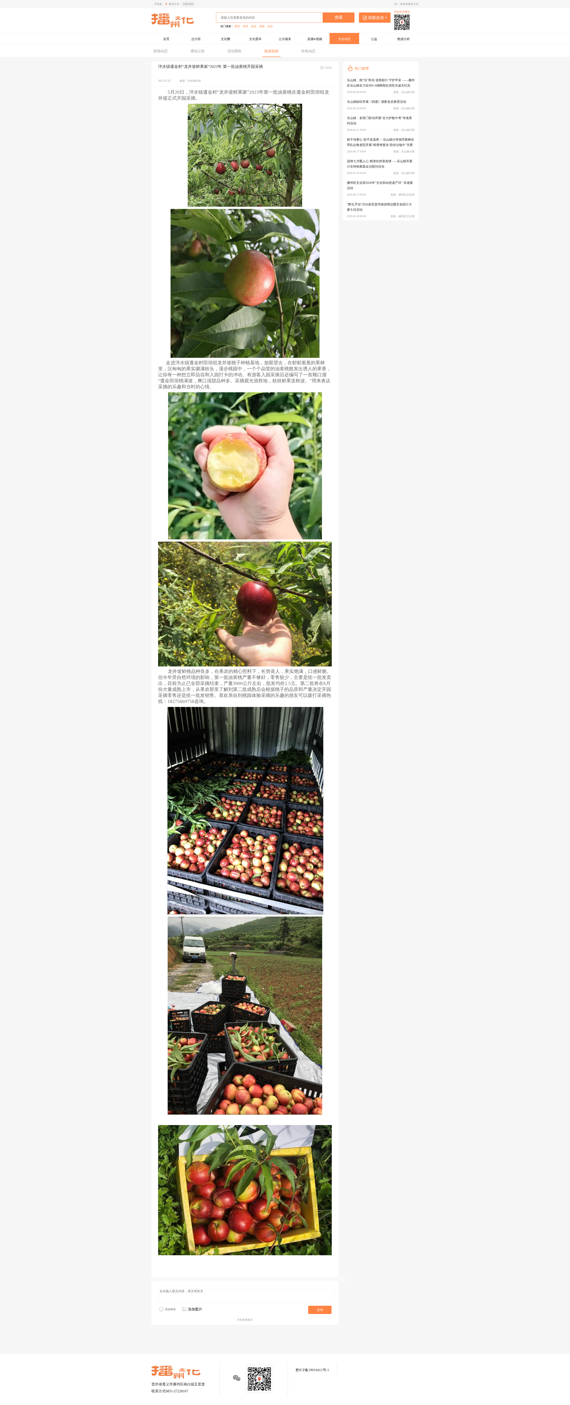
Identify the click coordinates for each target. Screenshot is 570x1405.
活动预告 (234, 51)
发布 (320, 1310)
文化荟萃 (255, 39)
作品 (270, 26)
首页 (166, 39)
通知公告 (197, 51)
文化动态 (344, 39)
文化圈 (225, 39)
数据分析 (403, 39)
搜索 (339, 17)
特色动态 (308, 51)
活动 (253, 26)
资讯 (237, 26)
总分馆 (196, 39)
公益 (374, 39)
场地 (262, 26)
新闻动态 (160, 51)
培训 (245, 26)
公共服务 (285, 39)
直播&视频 (314, 39)
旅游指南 (271, 51)
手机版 (158, 4)
